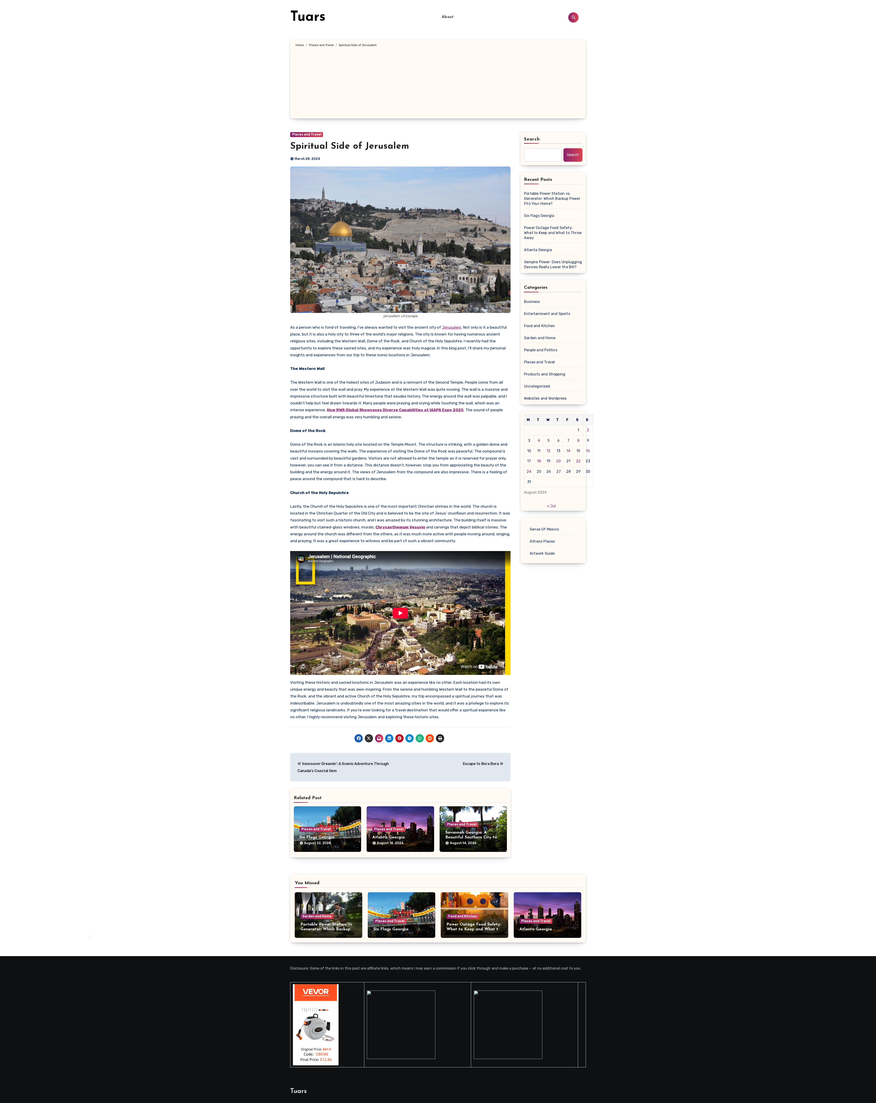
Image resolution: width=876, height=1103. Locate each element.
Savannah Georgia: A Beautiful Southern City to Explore (471, 838)
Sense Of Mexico (544, 529)
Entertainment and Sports (547, 314)
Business (532, 301)
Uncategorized (537, 386)
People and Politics (540, 350)
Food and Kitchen (539, 326)
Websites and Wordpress (545, 398)
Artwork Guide (542, 553)
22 (578, 461)
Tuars (308, 17)
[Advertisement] (438, 82)
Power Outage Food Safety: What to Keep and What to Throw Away (553, 233)
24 (529, 471)
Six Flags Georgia (317, 837)
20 (558, 461)
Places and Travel (306, 134)
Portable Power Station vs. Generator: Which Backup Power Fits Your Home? (552, 198)
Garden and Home (539, 338)
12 (548, 451)
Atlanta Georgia (388, 837)
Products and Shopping (544, 374)
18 (539, 461)
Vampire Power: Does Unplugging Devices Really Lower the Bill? (553, 264)
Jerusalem (451, 327)
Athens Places (542, 541)
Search (532, 139)
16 (588, 451)
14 (568, 451)
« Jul (551, 506)
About (448, 17)
